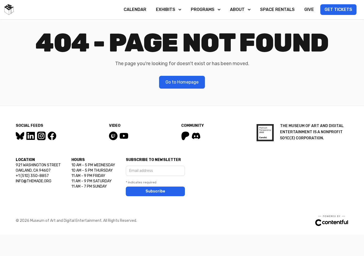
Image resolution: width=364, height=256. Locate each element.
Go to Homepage (182, 82)
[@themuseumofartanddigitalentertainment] (52, 136)
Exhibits (165, 9)
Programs (203, 9)
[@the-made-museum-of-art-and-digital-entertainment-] (30, 136)
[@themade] (185, 136)
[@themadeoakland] (113, 136)
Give (309, 9)
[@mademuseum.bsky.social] (20, 136)
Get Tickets (338, 9)
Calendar (135, 9)
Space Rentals (277, 9)
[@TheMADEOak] (124, 136)
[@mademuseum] (41, 136)
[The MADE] (196, 136)
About (237, 9)
